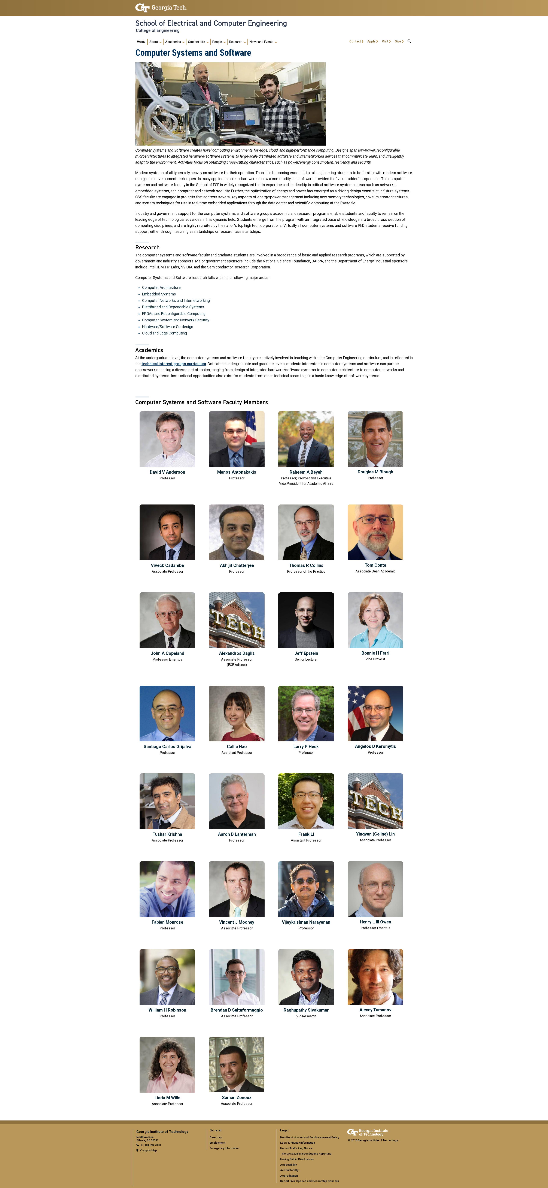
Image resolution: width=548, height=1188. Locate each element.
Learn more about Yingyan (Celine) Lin (375, 808)
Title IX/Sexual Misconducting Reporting (305, 1153)
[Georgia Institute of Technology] (161, 6)
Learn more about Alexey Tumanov (375, 984)
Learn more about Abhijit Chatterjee (237, 539)
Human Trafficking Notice (296, 1148)
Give (398, 41)
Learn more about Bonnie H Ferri (375, 627)
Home (141, 42)
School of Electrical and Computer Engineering (211, 23)
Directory (216, 1137)
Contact (355, 41)
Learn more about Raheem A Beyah (306, 448)
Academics (173, 42)
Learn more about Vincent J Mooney (237, 896)
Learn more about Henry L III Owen (375, 896)
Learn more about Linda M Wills (167, 1072)
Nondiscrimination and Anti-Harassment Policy (309, 1137)
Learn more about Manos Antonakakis (237, 446)
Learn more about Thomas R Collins (306, 539)
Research (235, 42)
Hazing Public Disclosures (297, 1159)
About (153, 42)
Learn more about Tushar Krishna (167, 808)
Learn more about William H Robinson (167, 984)
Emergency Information (224, 1148)
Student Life (196, 42)
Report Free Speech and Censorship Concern (309, 1181)
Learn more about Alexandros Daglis (237, 630)
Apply (371, 41)
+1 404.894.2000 (151, 1145)
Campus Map (148, 1150)
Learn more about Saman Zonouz (236, 1072)
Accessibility (288, 1164)
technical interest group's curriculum (173, 364)
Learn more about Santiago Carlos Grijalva (167, 721)
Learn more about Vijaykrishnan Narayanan (306, 896)
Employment (217, 1142)
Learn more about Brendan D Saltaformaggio (237, 984)
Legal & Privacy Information (297, 1142)
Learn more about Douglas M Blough (375, 446)
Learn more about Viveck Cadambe (167, 539)
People (217, 42)
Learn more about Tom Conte (375, 539)
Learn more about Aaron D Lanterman (237, 808)
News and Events (261, 42)
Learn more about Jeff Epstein (306, 627)
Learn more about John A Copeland (167, 627)
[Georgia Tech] (367, 1132)
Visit (385, 41)
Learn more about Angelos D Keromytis (375, 720)
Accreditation (289, 1175)
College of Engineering (158, 30)
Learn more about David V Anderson (167, 446)
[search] (409, 42)
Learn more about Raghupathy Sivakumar (306, 984)
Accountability (289, 1170)
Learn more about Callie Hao (237, 721)
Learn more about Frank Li (306, 808)
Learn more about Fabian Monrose (167, 896)
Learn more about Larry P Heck (306, 721)
